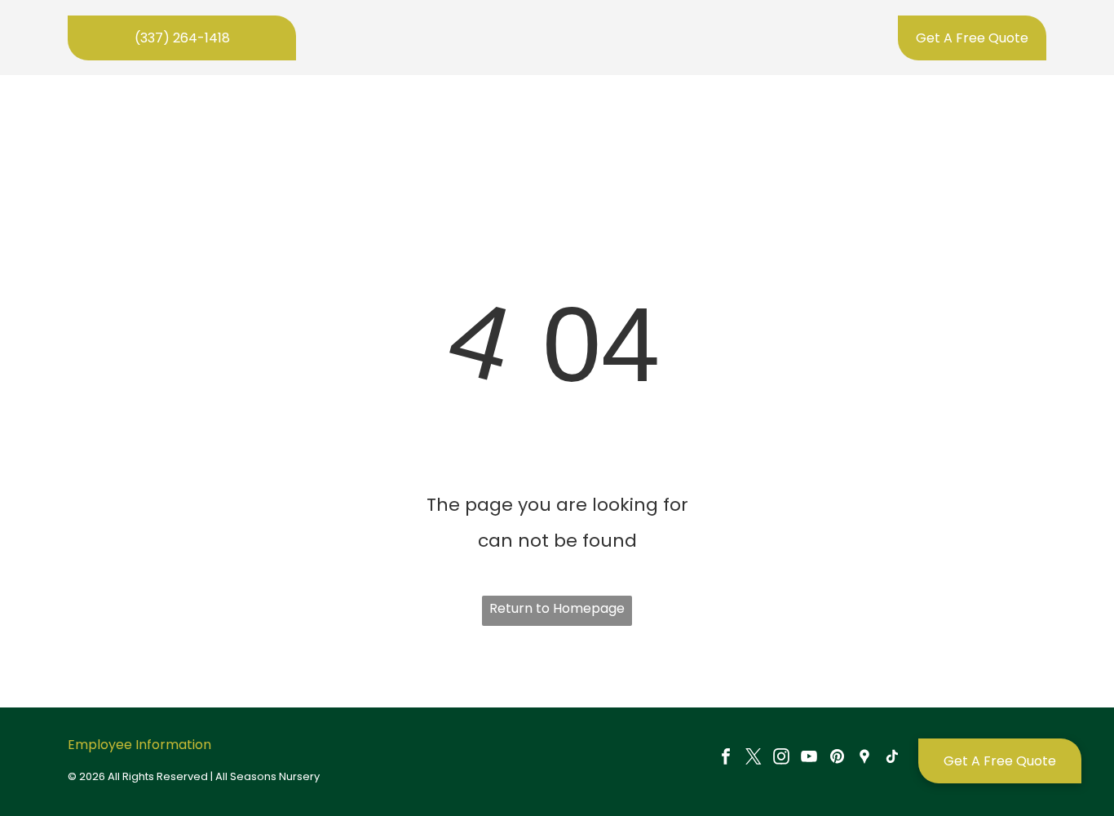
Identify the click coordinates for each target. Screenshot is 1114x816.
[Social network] (864, 758)
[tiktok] (892, 758)
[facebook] (726, 758)
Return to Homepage (557, 608)
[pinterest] (836, 758)
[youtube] (809, 758)
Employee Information (139, 744)
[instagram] (781, 758)
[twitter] (753, 758)
